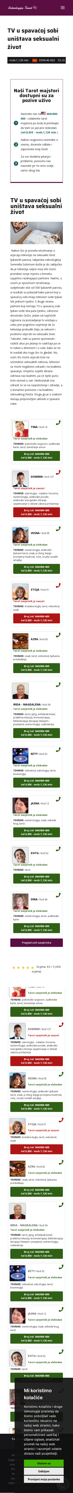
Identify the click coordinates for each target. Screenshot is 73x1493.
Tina (34, 422)
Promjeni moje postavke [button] (44, 1479)
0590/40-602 (54, 60)
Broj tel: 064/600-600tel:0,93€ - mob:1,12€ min (36, 451)
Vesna (35, 528)
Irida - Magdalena (27, 700)
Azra (34, 634)
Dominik (37, 472)
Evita (35, 848)
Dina (34, 894)
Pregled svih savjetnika (36, 942)
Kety (34, 749)
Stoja (35, 585)
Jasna (35, 798)
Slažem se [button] (44, 1463)
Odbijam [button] (43, 1471)
